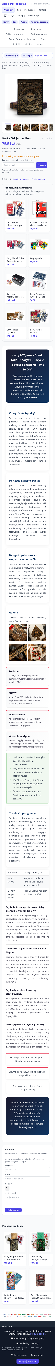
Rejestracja (33, 15)
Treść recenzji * (11, 1193)
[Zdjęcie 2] (17, 127)
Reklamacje (19, 29)
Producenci (29, 10)
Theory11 (17, 148)
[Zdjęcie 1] (8, 127)
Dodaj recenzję (13, 1210)
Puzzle (23, 22)
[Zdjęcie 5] (44, 127)
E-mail (7, 1175)
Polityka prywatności (15, 34)
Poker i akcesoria (39, 22)
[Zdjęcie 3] (26, 127)
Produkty (8, 10)
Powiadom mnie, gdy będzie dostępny (17, 160)
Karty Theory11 (25, 65)
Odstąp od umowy (34, 44)
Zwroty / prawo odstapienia (22, 39)
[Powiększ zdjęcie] (27, 96)
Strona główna (9, 62)
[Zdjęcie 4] (35, 127)
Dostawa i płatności (40, 34)
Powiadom (42, 165)
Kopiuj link (17, 179)
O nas (43, 39)
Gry (14, 22)
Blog (18, 10)
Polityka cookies (38, 1333)
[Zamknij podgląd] (33, 5)
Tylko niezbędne (19, 1355)
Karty (6, 22)
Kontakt (42, 10)
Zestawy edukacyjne (32, 55)
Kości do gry (12, 55)
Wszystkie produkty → (43, 55)
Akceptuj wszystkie (27, 1361)
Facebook (26, 179)
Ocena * (8, 1184)
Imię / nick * (10, 1165)
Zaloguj (21, 15)
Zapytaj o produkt (38, 179)
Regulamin (36, 29)
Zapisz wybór (37, 1355)
